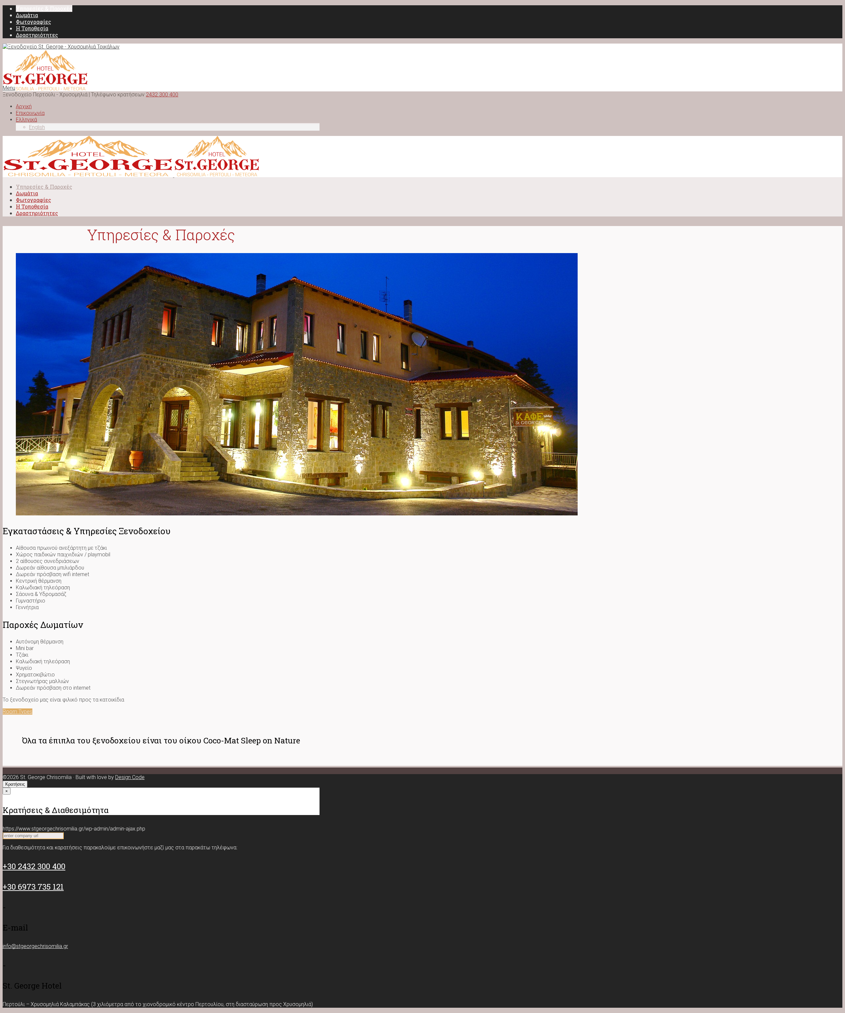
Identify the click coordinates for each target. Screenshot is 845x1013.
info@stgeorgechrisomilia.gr (35, 946)
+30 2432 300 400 (34, 866)
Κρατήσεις (15, 784)
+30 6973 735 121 (33, 886)
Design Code (130, 777)
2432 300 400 (162, 94)
